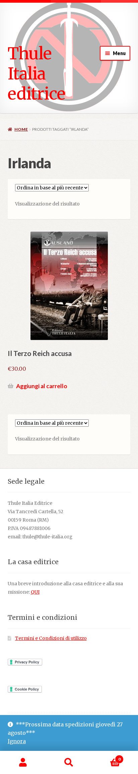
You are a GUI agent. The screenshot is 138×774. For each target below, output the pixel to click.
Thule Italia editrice (36, 73)
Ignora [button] (17, 741)
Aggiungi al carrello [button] (41, 386)
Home (21, 129)
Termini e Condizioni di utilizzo (51, 638)
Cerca (69, 762)
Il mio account (23, 762)
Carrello (106, 757)
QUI (35, 592)
